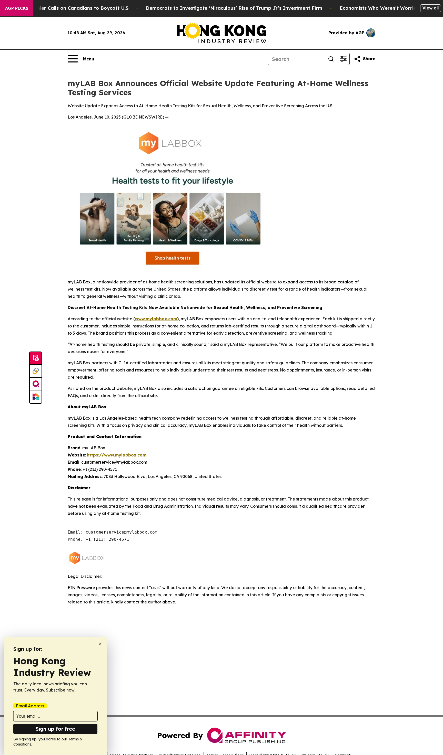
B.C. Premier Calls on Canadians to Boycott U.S (73, 8)
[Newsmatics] (36, 396)
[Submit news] (36, 358)
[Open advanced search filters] (343, 59)
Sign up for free (55, 729)
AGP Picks (16, 8)
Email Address (30, 705)
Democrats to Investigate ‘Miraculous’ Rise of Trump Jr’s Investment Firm (234, 8)
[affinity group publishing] (36, 384)
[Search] (331, 59)
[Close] (100, 643)
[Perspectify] (36, 371)
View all (430, 7)
